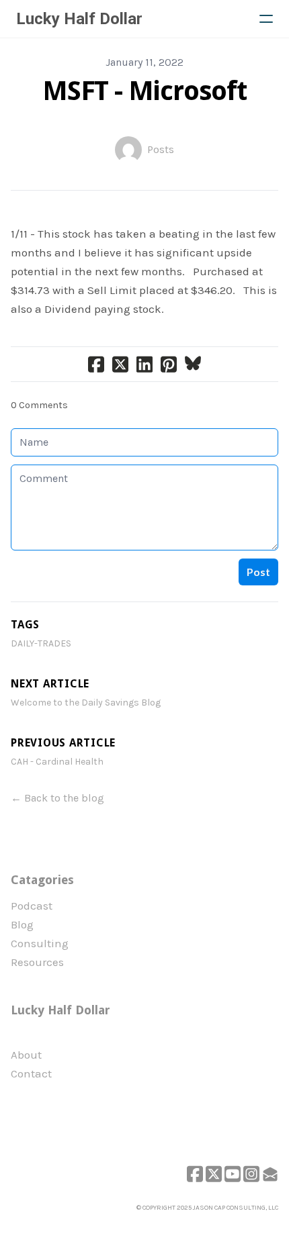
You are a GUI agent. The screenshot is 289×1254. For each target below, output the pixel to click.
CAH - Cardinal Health (57, 761)
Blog (22, 924)
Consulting (40, 943)
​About (26, 1054)
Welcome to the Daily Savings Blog (86, 702)
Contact (31, 1073)
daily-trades (41, 643)
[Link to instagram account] (251, 1174)
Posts (160, 149)
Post (258, 571)
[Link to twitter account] (214, 1174)
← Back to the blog (57, 797)
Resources (37, 962)
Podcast (31, 905)
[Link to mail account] (270, 1174)
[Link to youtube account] (232, 1174)
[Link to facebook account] (195, 1174)
